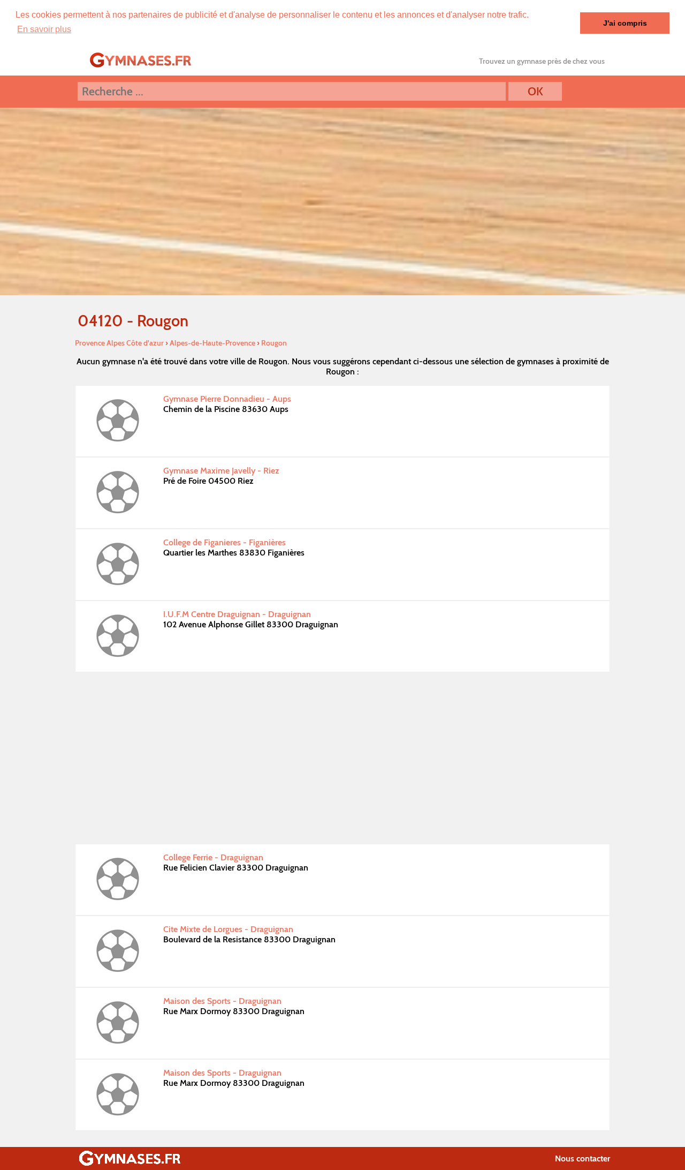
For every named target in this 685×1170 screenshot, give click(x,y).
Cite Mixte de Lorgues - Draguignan (228, 929)
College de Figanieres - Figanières (224, 542)
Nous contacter (582, 1158)
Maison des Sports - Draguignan (222, 1001)
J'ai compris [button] (625, 23)
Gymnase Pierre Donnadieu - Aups (227, 399)
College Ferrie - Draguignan (213, 857)
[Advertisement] (342, 758)
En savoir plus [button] (44, 29)
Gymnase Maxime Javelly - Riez (221, 471)
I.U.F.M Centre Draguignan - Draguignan (237, 614)
